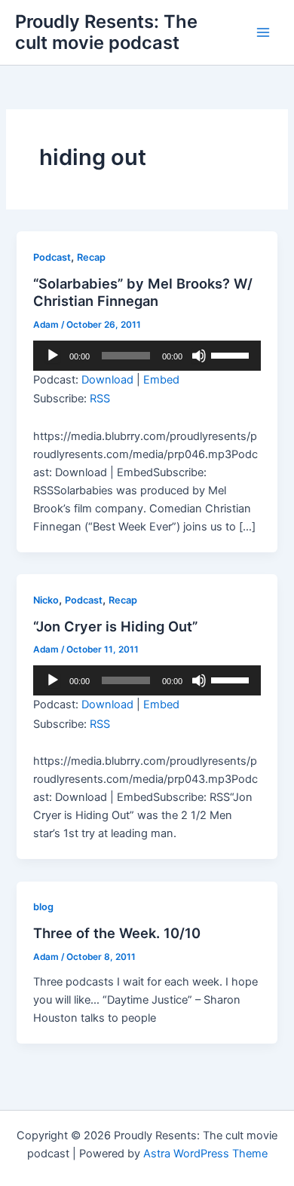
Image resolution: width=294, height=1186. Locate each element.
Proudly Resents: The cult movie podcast (106, 32)
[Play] (52, 355)
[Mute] (199, 355)
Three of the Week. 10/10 (117, 933)
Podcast (52, 257)
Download (107, 380)
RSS (100, 398)
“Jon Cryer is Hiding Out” (115, 626)
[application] (146, 356)
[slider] (232, 354)
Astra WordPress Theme (205, 1153)
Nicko (46, 600)
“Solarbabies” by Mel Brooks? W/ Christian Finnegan (143, 292)
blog (43, 906)
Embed (161, 380)
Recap (91, 257)
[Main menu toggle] (263, 32)
